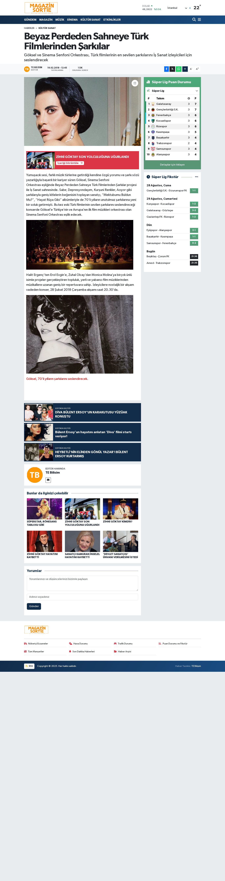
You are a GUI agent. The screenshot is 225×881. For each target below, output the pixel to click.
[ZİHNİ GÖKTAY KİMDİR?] (120, 508)
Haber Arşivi (124, 651)
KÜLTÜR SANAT (91, 19)
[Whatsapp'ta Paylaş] (179, 69)
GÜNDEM (30, 19)
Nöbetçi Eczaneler (38, 643)
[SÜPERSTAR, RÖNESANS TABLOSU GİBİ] (44, 508)
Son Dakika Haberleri (83, 651)
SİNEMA (72, 19)
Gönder (34, 606)
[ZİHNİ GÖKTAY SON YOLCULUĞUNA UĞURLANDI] (82, 508)
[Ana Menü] (199, 19)
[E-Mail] (48, 480)
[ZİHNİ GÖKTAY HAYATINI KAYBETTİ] (44, 541)
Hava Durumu (80, 643)
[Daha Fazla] (185, 69)
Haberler (29, 28)
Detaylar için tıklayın (172, 164)
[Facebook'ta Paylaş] (166, 69)
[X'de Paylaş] (172, 69)
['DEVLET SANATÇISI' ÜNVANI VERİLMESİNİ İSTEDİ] (120, 541)
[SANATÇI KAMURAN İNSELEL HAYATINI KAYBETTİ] (82, 541)
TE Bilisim (52, 472)
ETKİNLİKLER (112, 19)
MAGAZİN (46, 19)
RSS (30, 666)
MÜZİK (59, 19)
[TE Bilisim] (35, 474)
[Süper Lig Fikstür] (196, 177)
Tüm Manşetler (36, 651)
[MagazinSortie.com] (41, 8)
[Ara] (194, 19)
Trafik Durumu (125, 643)
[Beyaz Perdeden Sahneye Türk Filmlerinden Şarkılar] (82, 111)
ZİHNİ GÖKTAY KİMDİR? (117, 521)
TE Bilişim (196, 666)
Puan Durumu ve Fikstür (175, 643)
